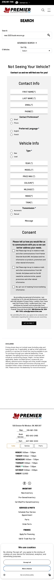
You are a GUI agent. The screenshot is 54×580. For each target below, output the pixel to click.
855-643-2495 (32, 435)
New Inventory (27, 493)
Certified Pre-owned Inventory (27, 502)
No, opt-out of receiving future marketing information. (31, 288)
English (16, 131)
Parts (41, 446)
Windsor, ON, (29, 425)
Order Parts (27, 524)
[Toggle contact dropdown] (29, 2)
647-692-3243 (32, 441)
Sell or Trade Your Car (27, 538)
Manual (16, 214)
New (15, 153)
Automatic (18, 210)
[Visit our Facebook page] (24, 483)
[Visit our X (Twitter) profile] (29, 483)
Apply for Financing (27, 534)
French (16, 134)
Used (15, 157)
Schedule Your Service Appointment (27, 513)
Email (16, 119)
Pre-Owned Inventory (27, 497)
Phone (16, 123)
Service (27, 446)
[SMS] (16, 2)
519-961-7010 (32, 430)
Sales (13, 446)
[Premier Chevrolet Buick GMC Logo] (17, 10)
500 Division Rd (18, 425)
